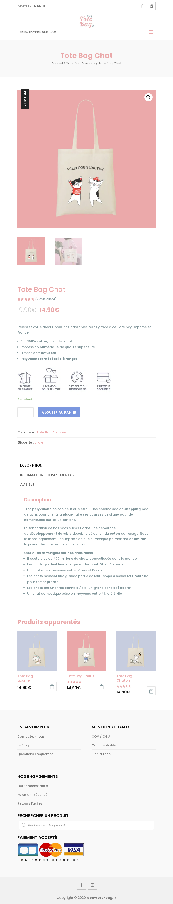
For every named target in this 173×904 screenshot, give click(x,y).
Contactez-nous (31, 736)
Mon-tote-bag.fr (101, 897)
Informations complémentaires (49, 475)
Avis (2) (27, 484)
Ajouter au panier (59, 412)
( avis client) (46, 299)
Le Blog (23, 745)
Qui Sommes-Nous (32, 786)
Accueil (57, 63)
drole (38, 442)
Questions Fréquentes (35, 754)
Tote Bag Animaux (80, 63)
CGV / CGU (101, 736)
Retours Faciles (29, 803)
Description (31, 465)
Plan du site (101, 754)
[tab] (86, 465)
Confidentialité (104, 745)
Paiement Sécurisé (32, 794)
